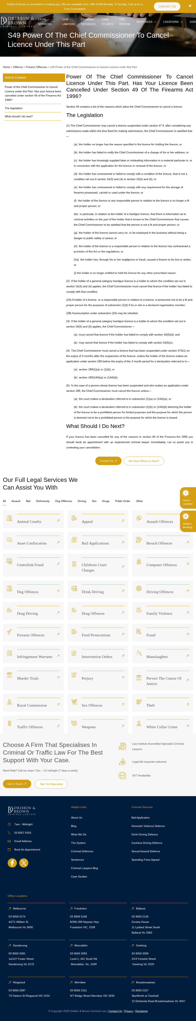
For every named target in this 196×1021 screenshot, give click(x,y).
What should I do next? (19, 116)
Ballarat (140, 908)
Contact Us (115, 1011)
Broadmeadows (145, 982)
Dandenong (20, 945)
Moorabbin (80, 945)
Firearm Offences (36, 67)
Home (6, 67)
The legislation (13, 108)
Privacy (128, 1011)
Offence (18, 67)
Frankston (80, 908)
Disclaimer (141, 1011)
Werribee (80, 982)
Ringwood (19, 982)
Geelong (141, 945)
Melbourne (19, 908)
